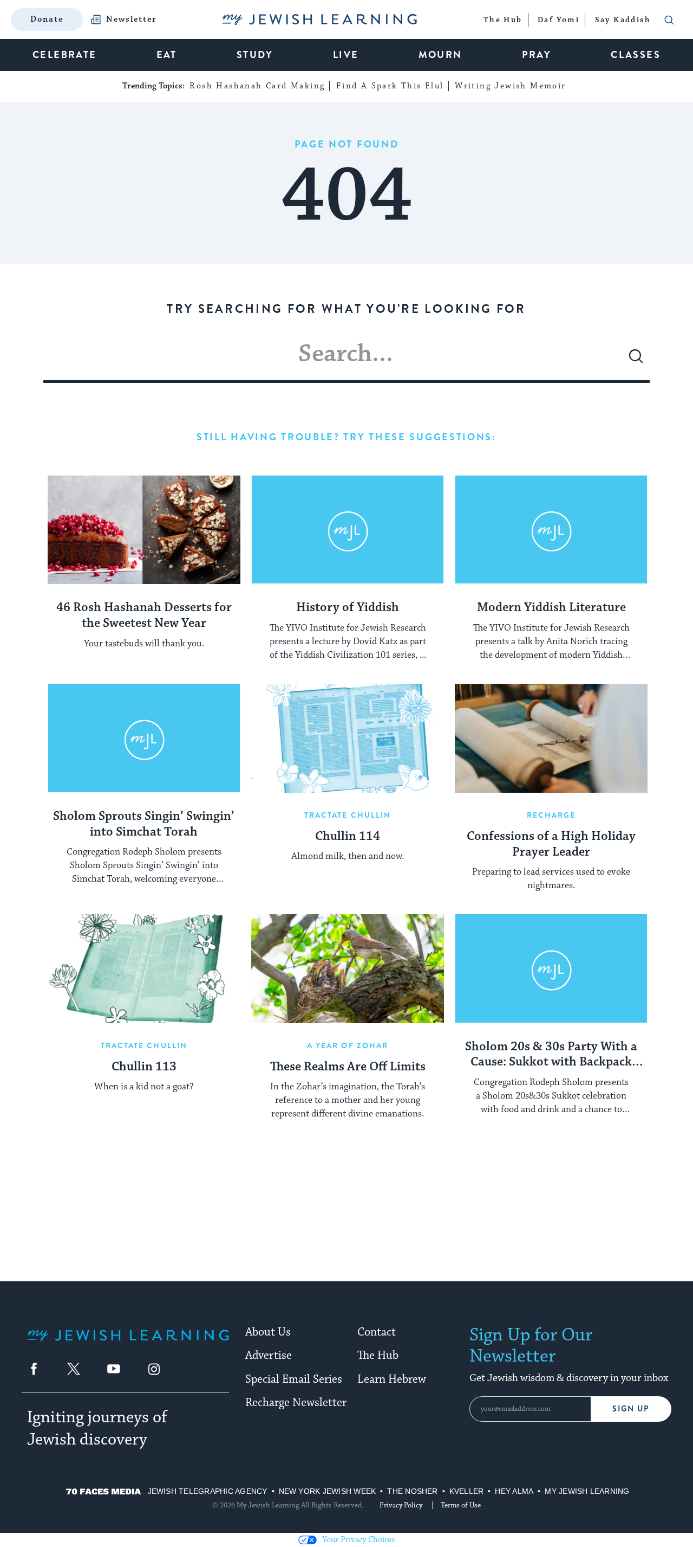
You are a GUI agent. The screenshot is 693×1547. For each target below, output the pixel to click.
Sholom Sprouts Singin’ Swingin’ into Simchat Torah (143, 824)
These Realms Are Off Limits (348, 1067)
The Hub (377, 1356)
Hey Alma (514, 1491)
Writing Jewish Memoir (510, 86)
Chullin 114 (347, 836)
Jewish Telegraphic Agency (207, 1491)
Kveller (466, 1491)
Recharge (551, 815)
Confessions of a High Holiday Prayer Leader (551, 844)
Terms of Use (461, 1505)
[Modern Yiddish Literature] (551, 530)
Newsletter (131, 19)
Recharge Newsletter (295, 1403)
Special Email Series (293, 1379)
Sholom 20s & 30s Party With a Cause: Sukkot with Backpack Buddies (551, 1055)
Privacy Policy (401, 1505)
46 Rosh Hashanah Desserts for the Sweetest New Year (144, 615)
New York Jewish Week (327, 1491)
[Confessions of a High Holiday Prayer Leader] (551, 738)
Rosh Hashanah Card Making (257, 86)
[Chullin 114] (347, 738)
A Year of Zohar (348, 1045)
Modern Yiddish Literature (551, 607)
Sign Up (631, 1409)
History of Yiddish (347, 607)
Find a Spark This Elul (390, 86)
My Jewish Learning (587, 1491)
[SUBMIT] (636, 361)
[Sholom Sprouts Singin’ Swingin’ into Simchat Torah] (144, 738)
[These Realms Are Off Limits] (347, 968)
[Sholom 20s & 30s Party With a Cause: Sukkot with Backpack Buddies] (551, 968)
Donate (46, 19)
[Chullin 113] (144, 968)
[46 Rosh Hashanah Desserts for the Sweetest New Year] (144, 530)
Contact (376, 1332)
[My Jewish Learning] (128, 1344)
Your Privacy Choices (358, 1540)
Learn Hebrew (391, 1379)
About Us (268, 1332)
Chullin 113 (144, 1067)
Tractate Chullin (347, 815)
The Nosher (412, 1491)
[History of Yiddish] (347, 530)
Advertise (268, 1356)
